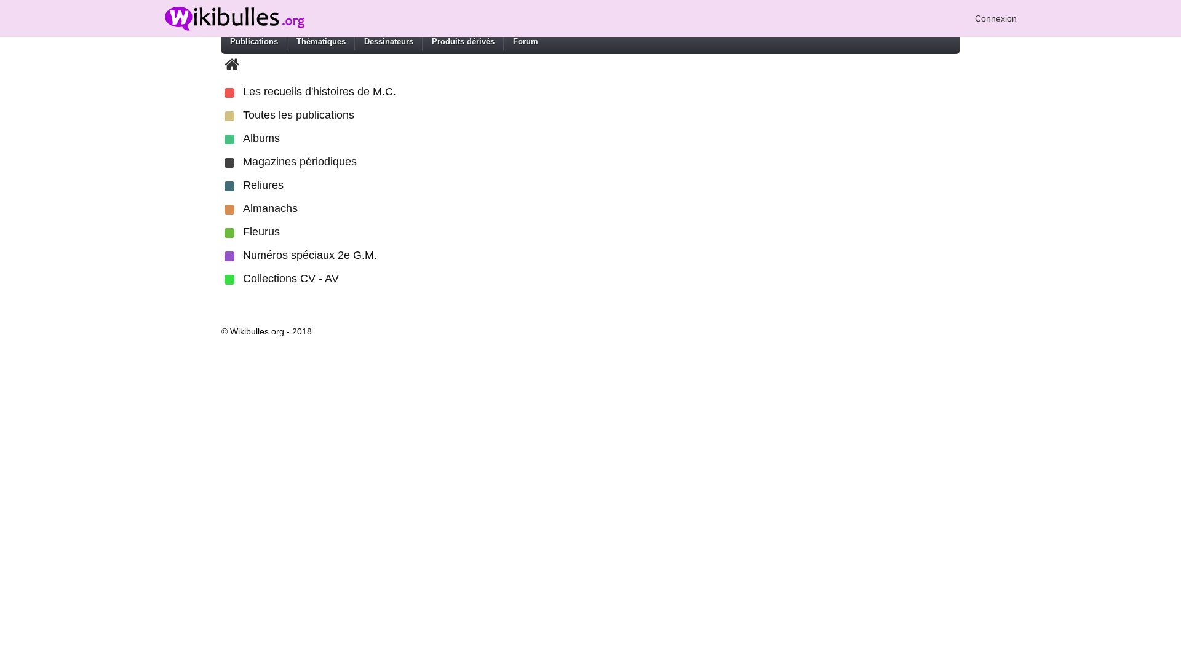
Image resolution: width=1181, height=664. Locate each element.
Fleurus (261, 232)
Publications (254, 41)
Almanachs (270, 208)
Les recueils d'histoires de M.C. (319, 91)
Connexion (996, 18)
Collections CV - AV (291, 278)
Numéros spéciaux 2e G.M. (310, 255)
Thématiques (321, 41)
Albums (261, 138)
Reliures (263, 185)
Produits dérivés (463, 41)
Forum (525, 41)
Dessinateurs (388, 41)
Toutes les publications (298, 115)
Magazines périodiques (300, 162)
